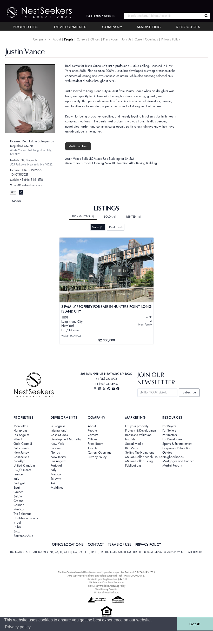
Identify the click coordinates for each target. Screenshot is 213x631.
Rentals (116, 227)
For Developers (172, 439)
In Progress (58, 426)
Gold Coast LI (23, 444)
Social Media (134, 444)
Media (16, 201)
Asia (54, 483)
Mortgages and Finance (178, 461)
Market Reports (172, 465)
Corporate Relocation (176, 448)
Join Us (126, 39)
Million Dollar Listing (139, 461)
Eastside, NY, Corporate (23, 160)
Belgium (19, 496)
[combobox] (163, 16)
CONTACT (96, 544)
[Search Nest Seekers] (206, 16)
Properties (25, 27)
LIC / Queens (83, 216)
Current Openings (146, 39)
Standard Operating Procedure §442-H (107, 579)
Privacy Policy (170, 39)
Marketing (149, 27)
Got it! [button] (195, 624)
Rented (133, 216)
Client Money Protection (106, 589)
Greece (18, 492)
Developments (70, 27)
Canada (19, 505)
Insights (130, 439)
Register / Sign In (101, 16)
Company (112, 27)
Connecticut (21, 457)
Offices (95, 39)
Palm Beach (21, 448)
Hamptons (20, 430)
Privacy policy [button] (18, 627)
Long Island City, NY (22, 146)
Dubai (18, 527)
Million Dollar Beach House (143, 457)
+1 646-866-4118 (31, 179)
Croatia (19, 501)
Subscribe (189, 392)
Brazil (17, 531)
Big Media (132, 448)
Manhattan (21, 426)
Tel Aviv (56, 479)
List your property (136, 426)
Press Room (110, 39)
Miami (18, 439)
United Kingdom (24, 465)
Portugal (19, 483)
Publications (133, 465)
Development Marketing (66, 439)
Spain (17, 488)
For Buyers (169, 426)
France (18, 474)
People (68, 39)
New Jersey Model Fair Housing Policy (106, 585)
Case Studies (59, 435)
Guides (167, 452)
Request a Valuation (138, 435)
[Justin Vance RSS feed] (21, 192)
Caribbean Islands (26, 518)
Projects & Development (141, 430)
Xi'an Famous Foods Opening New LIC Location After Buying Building (111, 163)
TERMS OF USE (119, 544)
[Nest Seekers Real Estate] (36, 12)
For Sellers (169, 430)
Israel (17, 523)
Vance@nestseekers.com (26, 185)
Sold (110, 216)
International (59, 430)
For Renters (169, 435)
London (56, 448)
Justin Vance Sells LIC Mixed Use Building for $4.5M (99, 158)
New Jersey (21, 452)
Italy (16, 479)
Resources (188, 27)
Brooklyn (19, 461)
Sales (97, 227)
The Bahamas (22, 514)
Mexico (19, 509)
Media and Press (78, 146)
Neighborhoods (173, 457)
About (57, 39)
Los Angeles (21, 435)
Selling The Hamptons (139, 452)
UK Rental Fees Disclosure (106, 592)
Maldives (57, 488)
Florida (55, 452)
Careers (82, 39)
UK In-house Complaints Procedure (106, 582)
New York (57, 444)
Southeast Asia (23, 536)
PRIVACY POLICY (148, 544)
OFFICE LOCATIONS (68, 544)
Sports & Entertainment (177, 444)
